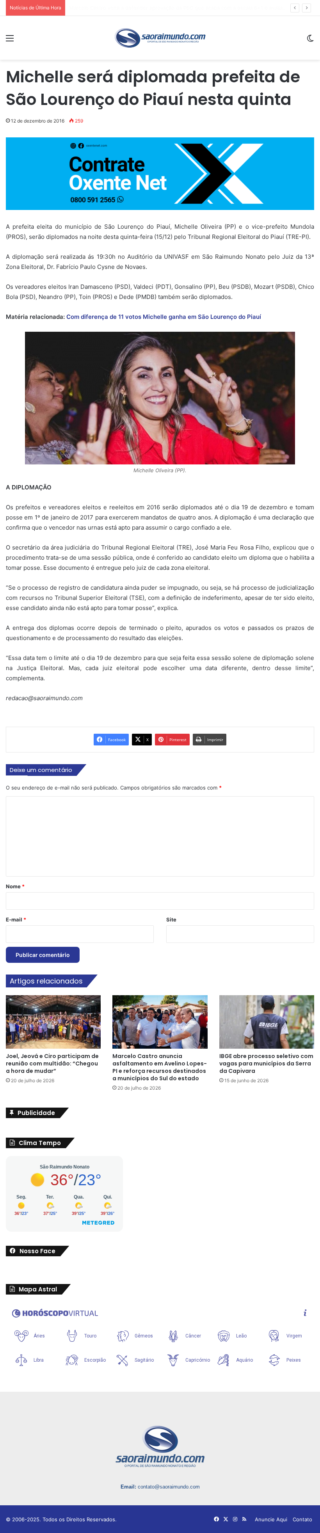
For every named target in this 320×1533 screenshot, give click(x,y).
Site (171, 919)
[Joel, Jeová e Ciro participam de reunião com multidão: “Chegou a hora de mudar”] (53, 1022)
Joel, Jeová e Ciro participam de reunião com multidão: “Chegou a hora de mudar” (52, 1063)
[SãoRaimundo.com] (160, 37)
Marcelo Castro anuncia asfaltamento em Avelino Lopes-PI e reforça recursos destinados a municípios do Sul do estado (159, 1067)
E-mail (16, 919)
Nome (15, 886)
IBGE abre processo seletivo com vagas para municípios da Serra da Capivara (266, 1063)
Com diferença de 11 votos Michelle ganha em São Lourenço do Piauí (163, 316)
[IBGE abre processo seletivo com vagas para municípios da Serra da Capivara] (266, 1022)
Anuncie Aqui (271, 1519)
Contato (302, 1519)
